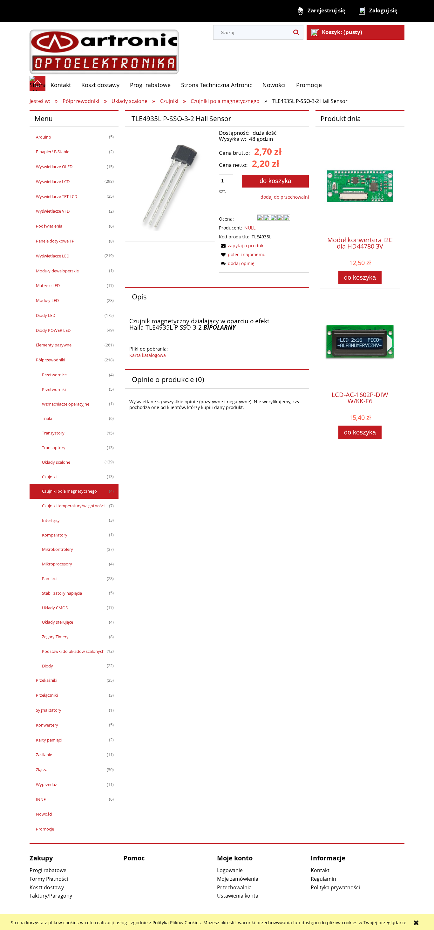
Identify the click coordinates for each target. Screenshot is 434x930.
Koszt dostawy (47, 887)
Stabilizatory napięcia (62, 593)
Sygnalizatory (48, 710)
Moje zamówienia (237, 878)
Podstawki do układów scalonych (73, 651)
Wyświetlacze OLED (54, 166)
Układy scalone (56, 462)
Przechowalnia (234, 887)
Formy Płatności (49, 878)
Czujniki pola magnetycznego (69, 491)
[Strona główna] (104, 49)
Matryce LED (48, 285)
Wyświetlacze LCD (53, 181)
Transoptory (53, 447)
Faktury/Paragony (51, 895)
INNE (41, 799)
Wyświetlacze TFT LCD (56, 196)
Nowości (44, 814)
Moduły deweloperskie (57, 271)
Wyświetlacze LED (52, 256)
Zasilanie (44, 754)
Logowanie (230, 870)
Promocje (45, 829)
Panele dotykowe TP (55, 241)
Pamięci (49, 578)
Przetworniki (54, 389)
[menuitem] (60, 85)
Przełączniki (47, 695)
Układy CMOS (55, 608)
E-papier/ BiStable (52, 151)
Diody (47, 666)
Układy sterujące (57, 622)
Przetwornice (54, 375)
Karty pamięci (49, 740)
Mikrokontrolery (57, 549)
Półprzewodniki (50, 360)
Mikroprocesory (57, 564)
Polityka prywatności (335, 887)
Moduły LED (47, 300)
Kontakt (320, 870)
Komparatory (54, 535)
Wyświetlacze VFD (53, 211)
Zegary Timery (55, 636)
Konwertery (47, 725)
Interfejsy (51, 520)
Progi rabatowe (48, 870)
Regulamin (323, 878)
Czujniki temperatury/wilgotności (73, 506)
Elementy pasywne (53, 345)
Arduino (43, 137)
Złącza (41, 769)
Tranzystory (53, 433)
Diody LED (45, 315)
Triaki (47, 418)
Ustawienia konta (237, 895)
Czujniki (49, 477)
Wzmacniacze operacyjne (65, 404)
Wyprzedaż (46, 784)
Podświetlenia (49, 226)
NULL (249, 228)
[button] (242, 246)
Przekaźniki (46, 680)
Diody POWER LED (53, 330)
